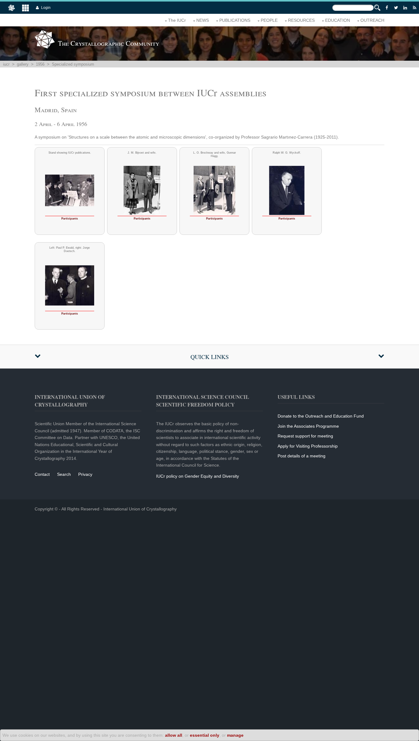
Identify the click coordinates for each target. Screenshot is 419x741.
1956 (40, 64)
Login (46, 8)
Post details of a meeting (301, 455)
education (337, 20)
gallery (23, 64)
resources (301, 20)
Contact (42, 474)
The (177, 20)
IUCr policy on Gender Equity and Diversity (197, 476)
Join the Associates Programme (308, 426)
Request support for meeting (305, 436)
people (269, 20)
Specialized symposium (73, 64)
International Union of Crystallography (140, 508)
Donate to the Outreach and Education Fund (321, 416)
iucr (6, 64)
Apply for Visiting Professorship (308, 446)
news (202, 20)
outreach (372, 20)
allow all (173, 735)
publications (234, 20)
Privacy (85, 474)
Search (64, 474)
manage (235, 735)
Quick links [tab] (209, 357)
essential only (204, 735)
